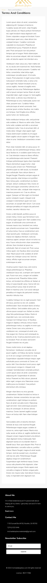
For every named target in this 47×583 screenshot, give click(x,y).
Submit (23, 552)
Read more (9, 511)
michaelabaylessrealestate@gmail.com (21, 531)
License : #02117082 (23, 573)
